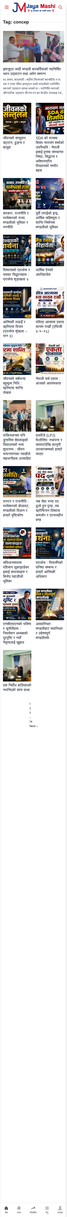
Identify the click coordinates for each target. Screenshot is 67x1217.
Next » (33, 726)
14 (30, 721)
